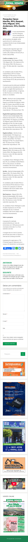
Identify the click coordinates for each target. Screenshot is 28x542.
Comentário (6, 293)
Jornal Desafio (10, 16)
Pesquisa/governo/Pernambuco (12, 255)
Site (4, 328)
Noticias (12, 253)
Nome (5, 314)
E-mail (5, 321)
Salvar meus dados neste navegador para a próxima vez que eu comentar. (13, 338)
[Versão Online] (14, 515)
